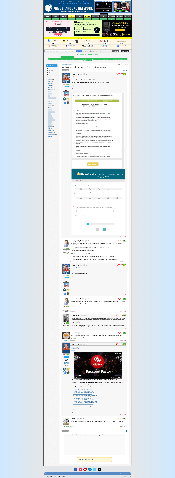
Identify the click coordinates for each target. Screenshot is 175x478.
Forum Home (51, 68)
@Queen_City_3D (76, 268)
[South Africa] (64, 426)
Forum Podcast (119, 16)
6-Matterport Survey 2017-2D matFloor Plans (83, 397)
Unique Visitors (54, 38)
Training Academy (95, 16)
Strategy (49, 130)
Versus (49, 124)
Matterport (58, 57)
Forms (79, 19)
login (116, 51)
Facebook (66, 93)
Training (112, 57)
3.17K (67, 248)
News (49, 101)
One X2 (115, 59)
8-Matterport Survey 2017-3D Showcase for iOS (83, 399)
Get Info (53, 43)
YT (125, 64)
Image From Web (90, 435)
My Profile (64, 16)
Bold (66, 435)
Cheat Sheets (106, 57)
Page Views (81, 38)
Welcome (52, 57)
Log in (79, 459)
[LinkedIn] (90, 469)
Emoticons (105, 435)
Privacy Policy (127, 473)
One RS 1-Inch (105, 59)
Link (74, 435)
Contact (46, 473)
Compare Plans (63, 19)
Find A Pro (71, 16)
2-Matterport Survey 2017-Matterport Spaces (83, 391)
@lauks (73, 350)
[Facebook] (75, 469)
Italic (70, 435)
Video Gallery (51, 72)
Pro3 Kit (61, 59)
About (55, 16)
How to (49, 91)
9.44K (67, 323)
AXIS (70, 59)
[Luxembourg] (65, 340)
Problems (49, 103)
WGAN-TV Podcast (111, 16)
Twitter (68, 93)
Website (66, 86)
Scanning (49, 93)
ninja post (129, 476)
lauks (72, 333)
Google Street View (51, 134)
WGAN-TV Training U (103, 15)
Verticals (123, 57)
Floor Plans (50, 122)
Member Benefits (55, 19)
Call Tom (127, 19)
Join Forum (47, 19)
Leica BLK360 (121, 59)
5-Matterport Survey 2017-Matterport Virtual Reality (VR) (85, 395)
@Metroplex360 (75, 348)
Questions (50, 109)
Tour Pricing (71, 19)
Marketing (117, 57)
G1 (126, 59)
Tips (49, 95)
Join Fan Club (87, 19)
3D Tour (78, 435)
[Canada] (64, 248)
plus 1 (117, 74)
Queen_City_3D (76, 241)
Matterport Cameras (67, 57)
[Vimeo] (94, 469)
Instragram (68, 95)
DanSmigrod (75, 74)
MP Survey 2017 (64, 64)
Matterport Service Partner (64, 99)
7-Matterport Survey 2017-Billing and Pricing (82, 398)
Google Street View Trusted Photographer (68, 99)
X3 (110, 59)
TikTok (66, 95)
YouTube (64, 95)
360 (48, 87)
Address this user (86, 74)
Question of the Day (51, 111)
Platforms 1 (92, 57)
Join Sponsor (111, 19)
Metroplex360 (75, 315)
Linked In (64, 93)
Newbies (49, 105)
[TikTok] (99, 469)
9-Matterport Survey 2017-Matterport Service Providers (85, 401)
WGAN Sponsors (103, 19)
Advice (49, 83)
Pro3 (56, 59)
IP (124, 236)
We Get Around (49, 476)
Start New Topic (52, 65)
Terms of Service (120, 473)
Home (47, 16)
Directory (79, 16)
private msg (81, 74)
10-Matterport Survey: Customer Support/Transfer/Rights (85, 402)
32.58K (67, 84)
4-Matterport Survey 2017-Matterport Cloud (82, 394)
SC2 (94, 59)
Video (49, 81)
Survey (70, 64)
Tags (50, 77)
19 (67, 340)
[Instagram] (80, 469)
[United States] (64, 84)
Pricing (49, 113)
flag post (125, 236)
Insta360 (99, 59)
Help (50, 473)
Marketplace (87, 16)
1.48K (67, 426)
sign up (125, 51)
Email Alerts (120, 64)
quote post (84, 74)
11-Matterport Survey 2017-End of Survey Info (83, 404)
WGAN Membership (87, 60)
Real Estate (50, 115)
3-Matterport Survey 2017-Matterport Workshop (83, 392)
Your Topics (51, 70)
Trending (50, 74)
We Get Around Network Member (68, 102)
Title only (86, 51)
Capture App (50, 132)
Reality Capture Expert (52, 97)
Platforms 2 (99, 57)
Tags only (93, 51)
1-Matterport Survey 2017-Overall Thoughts (82, 389)
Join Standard (95, 19)
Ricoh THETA (75, 59)
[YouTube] (85, 469)
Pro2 (66, 59)
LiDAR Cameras (77, 57)
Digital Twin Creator (51, 120)
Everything (99, 51)
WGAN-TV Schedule (127, 16)
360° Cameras (85, 57)
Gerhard (73, 419)
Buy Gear (119, 19)
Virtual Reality (50, 117)
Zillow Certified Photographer (64, 102)
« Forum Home (65, 70)
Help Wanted (50, 85)
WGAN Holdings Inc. (61, 476)
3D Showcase (50, 89)
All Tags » (49, 136)
